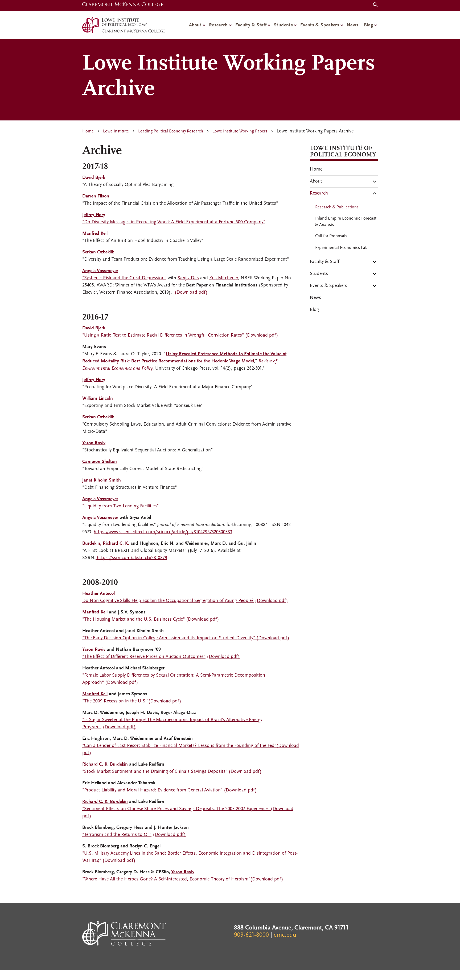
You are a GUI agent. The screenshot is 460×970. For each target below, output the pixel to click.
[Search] (374, 5)
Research (218, 25)
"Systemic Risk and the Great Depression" (124, 278)
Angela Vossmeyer (100, 517)
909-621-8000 (251, 935)
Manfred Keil (95, 612)
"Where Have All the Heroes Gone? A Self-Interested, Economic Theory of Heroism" (166, 879)
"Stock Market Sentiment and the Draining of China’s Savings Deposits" (154, 771)
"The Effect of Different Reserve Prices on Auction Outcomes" (144, 656)
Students (283, 25)
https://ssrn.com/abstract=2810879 (131, 558)
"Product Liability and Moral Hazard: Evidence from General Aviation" (152, 790)
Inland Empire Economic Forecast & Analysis (345, 221)
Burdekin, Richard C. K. (105, 543)
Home (88, 131)
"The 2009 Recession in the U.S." (115, 701)
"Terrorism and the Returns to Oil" (116, 834)
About (195, 25)
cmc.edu (285, 935)
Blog (368, 25)
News (352, 25)
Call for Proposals (331, 236)
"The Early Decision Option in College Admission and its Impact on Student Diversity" (168, 638)
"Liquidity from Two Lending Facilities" (120, 506)
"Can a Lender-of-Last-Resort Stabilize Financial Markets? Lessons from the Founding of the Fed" (179, 745)
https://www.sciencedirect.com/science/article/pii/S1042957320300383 (163, 532)
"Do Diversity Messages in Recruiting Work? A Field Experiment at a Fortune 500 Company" (173, 222)
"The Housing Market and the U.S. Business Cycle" (133, 619)
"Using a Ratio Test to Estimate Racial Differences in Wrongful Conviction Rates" (163, 335)
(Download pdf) (191, 292)
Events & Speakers (319, 25)
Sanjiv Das (188, 278)
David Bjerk (93, 177)
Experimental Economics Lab (341, 248)
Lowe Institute (116, 131)
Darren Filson (95, 196)
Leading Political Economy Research (170, 131)
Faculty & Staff (250, 25)
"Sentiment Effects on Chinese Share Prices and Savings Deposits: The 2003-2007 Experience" (175, 809)
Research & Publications (337, 207)
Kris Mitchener (223, 278)
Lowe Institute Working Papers (239, 131)
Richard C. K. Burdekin (105, 764)
